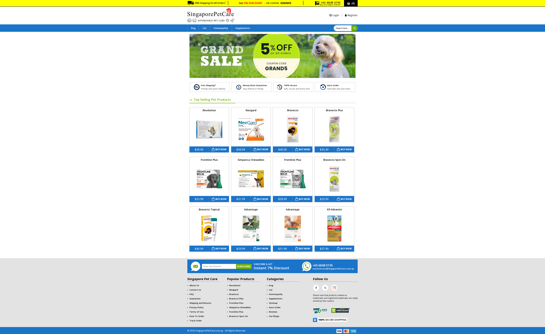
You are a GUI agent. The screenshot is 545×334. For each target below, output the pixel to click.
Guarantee (195, 298)
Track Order (195, 320)
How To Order (196, 316)
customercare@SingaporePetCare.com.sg (333, 268)
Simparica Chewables (251, 159)
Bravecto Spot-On (334, 159)
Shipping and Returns (200, 303)
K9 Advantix (334, 209)
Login (335, 15)
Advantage (251, 209)
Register (352, 15)
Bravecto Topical (209, 209)
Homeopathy (221, 28)
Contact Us (195, 289)
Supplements (242, 28)
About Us (194, 285)
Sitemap (273, 303)
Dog (193, 28)
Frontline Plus (209, 159)
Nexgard (251, 110)
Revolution (209, 110)
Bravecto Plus (334, 110)
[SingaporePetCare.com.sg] (210, 15)
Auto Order (275, 307)
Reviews (273, 311)
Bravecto (292, 110)
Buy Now (220, 149)
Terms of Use (196, 311)
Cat (205, 28)
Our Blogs (274, 316)
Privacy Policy (196, 307)
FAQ (191, 294)
